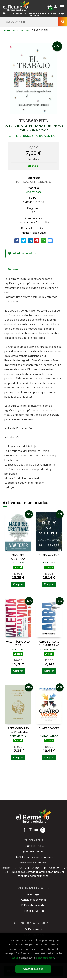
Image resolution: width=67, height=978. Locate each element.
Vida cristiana (21, 30)
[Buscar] (62, 21)
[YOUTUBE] (36, 830)
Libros (6, 30)
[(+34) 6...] (42, 830)
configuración (45, 958)
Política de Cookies (33, 910)
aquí (15, 958)
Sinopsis (13, 269)
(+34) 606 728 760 (33, 851)
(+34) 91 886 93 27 (33, 846)
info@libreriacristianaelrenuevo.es (33, 857)
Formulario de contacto (33, 862)
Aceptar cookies (33, 969)
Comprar (18, 584)
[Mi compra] (49, 7)
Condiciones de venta (33, 899)
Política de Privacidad (33, 905)
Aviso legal (33, 894)
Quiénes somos (33, 929)
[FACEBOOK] (24, 830)
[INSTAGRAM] (30, 830)
